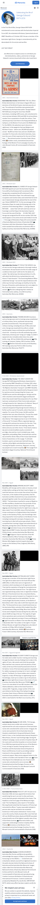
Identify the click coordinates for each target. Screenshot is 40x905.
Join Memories (20, 64)
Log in (36, 3)
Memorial (4, 8)
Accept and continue (20, 901)
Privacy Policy (15, 898)
